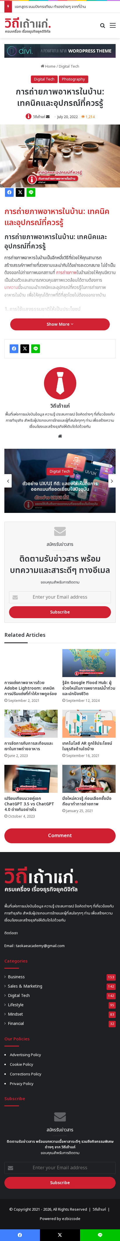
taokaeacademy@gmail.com (40, 946)
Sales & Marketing (25, 986)
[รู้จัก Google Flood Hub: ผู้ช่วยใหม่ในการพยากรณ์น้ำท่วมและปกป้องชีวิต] (89, 663)
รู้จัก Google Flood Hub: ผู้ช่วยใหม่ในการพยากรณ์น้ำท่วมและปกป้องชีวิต (88, 688)
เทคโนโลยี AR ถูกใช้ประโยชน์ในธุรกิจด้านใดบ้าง (87, 746)
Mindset (15, 1014)
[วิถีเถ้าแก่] (27, 25)
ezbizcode (71, 1219)
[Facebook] (9, 192)
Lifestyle (16, 1005)
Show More (59, 324)
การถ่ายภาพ (66, 272)
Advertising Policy (25, 1055)
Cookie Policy (21, 1065)
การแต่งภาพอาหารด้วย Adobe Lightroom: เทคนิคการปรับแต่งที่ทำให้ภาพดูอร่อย (30, 688)
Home (50, 66)
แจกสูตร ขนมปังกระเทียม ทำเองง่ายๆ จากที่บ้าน (50, 7)
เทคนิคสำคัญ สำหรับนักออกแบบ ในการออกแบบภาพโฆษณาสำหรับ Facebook (61, 487)
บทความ (11, 287)
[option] (61, 481)
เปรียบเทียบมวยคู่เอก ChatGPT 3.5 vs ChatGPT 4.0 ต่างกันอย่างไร (29, 804)
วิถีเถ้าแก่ (39, 117)
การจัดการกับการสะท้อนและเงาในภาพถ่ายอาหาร (28, 746)
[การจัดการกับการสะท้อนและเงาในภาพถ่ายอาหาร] (31, 724)
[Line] (31, 192)
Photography (73, 79)
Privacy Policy (21, 1084)
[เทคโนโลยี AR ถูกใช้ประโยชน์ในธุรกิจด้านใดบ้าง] (89, 724)
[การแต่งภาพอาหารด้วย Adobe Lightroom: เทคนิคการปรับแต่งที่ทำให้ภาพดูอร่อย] (31, 663)
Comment (60, 835)
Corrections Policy (25, 1074)
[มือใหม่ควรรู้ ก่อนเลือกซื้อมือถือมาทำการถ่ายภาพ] (89, 779)
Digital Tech (69, 66)
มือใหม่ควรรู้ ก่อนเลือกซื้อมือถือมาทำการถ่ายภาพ (87, 801)
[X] (20, 192)
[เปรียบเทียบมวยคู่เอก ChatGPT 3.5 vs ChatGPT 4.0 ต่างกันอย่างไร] (31, 779)
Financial (16, 1024)
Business (16, 977)
